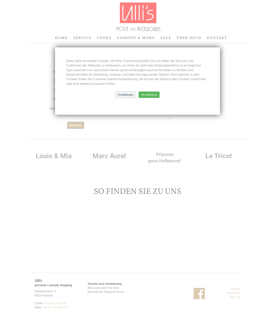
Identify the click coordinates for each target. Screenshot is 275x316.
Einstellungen (125, 94)
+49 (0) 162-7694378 (55, 307)
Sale (166, 38)
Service (82, 38)
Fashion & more (136, 38)
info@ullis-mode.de (55, 303)
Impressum (233, 293)
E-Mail (58, 90)
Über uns (234, 297)
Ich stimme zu (149, 94)
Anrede (57, 71)
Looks (104, 38)
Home (61, 38)
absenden (75, 125)
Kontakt (217, 38)
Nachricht (56, 108)
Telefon (57, 99)
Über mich (189, 38)
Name (58, 81)
